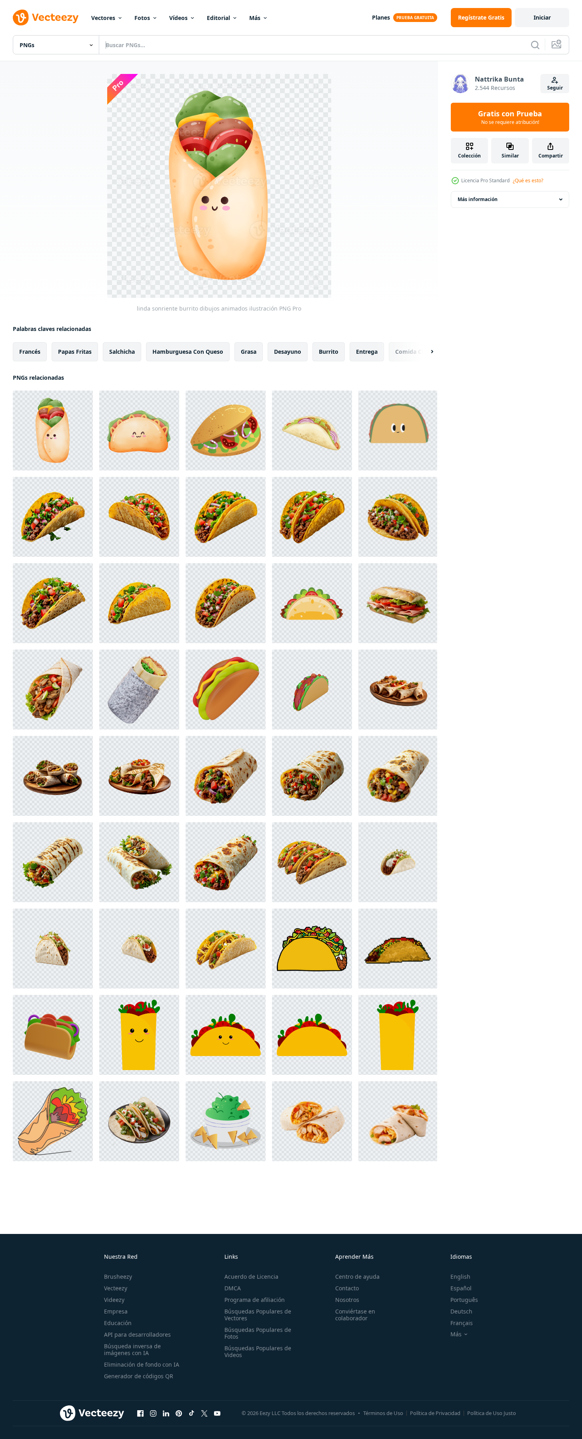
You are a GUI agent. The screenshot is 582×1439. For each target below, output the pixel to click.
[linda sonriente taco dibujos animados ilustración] (139, 430)
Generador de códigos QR (138, 1376)
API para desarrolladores (137, 1334)
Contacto (347, 1288)
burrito (328, 351)
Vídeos (178, 18)
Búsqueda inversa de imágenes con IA (132, 1349)
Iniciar (542, 17)
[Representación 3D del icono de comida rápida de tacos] (312, 689)
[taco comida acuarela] (312, 430)
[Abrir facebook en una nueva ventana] (140, 1413)
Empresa (116, 1311)
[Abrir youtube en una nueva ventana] (217, 1413)
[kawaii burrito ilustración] (139, 1035)
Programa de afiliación (254, 1299)
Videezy (114, 1299)
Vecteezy (115, 1288)
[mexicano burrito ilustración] (312, 1035)
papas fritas (75, 351)
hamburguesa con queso (187, 351)
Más (254, 18)
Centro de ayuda (357, 1276)
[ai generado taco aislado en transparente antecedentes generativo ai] (397, 862)
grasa (248, 351)
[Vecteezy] (45, 18)
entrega (367, 351)
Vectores (103, 18)
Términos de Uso (383, 1413)
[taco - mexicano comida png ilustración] (312, 949)
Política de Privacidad (435, 1413)
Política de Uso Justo (491, 1413)
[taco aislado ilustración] (312, 603)
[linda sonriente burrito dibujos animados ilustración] (53, 430)
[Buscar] (535, 45)
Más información (478, 199)
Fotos (142, 18)
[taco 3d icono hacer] (226, 689)
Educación (118, 1323)
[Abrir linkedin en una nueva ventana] (166, 1413)
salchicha (122, 351)
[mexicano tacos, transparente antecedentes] (312, 862)
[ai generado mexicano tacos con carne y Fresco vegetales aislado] (226, 949)
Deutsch (461, 1311)
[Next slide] (425, 351)
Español (461, 1288)
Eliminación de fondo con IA (141, 1364)
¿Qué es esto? (528, 180)
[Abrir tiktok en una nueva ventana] (191, 1413)
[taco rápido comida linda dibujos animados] (397, 430)
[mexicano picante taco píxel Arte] (397, 949)
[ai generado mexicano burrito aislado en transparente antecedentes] (226, 776)
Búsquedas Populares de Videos (257, 1351)
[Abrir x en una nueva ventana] (204, 1413)
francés (29, 351)
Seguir (555, 87)
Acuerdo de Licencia (251, 1276)
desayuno (287, 351)
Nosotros (347, 1299)
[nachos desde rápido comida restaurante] (226, 1121)
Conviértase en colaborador (355, 1314)
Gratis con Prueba (510, 117)
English (460, 1276)
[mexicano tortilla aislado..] (312, 1121)
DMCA (232, 1288)
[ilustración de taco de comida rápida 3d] (53, 1035)
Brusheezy (118, 1276)
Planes (381, 17)
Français (461, 1323)
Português (464, 1299)
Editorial (218, 18)
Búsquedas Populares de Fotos (257, 1333)
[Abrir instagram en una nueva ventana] (153, 1413)
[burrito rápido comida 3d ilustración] (139, 689)
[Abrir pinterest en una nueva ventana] (179, 1413)
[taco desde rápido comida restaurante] (226, 430)
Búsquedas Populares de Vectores (257, 1314)
